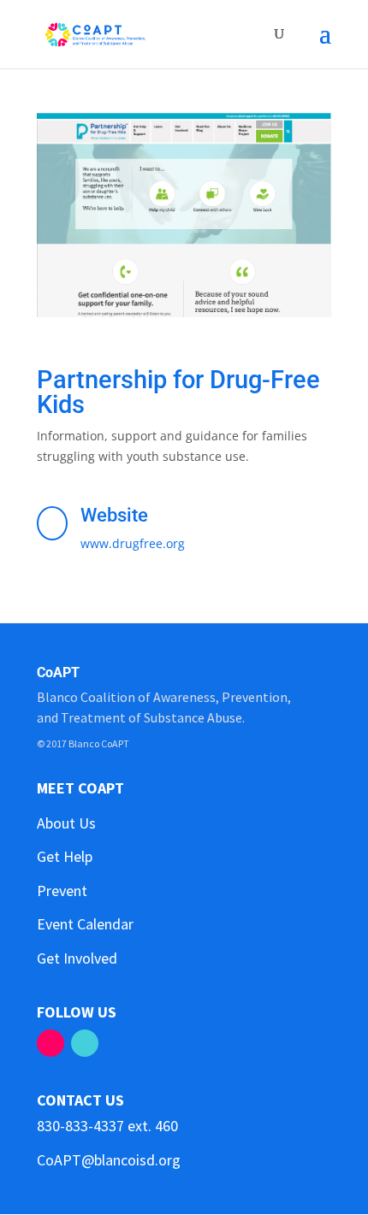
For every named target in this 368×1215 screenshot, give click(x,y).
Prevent (62, 890)
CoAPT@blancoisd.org (109, 1160)
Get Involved (77, 958)
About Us (66, 823)
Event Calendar (85, 924)
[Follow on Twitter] (84, 1043)
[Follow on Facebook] (50, 1043)
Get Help (64, 856)
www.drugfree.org (132, 543)
